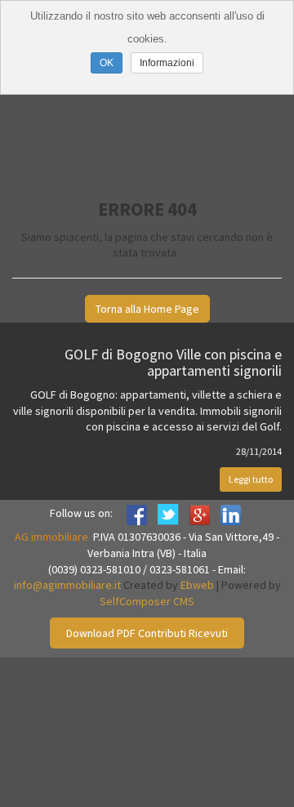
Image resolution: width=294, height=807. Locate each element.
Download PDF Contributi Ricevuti (147, 633)
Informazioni (167, 63)
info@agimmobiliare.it (67, 584)
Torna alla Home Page (147, 308)
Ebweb (197, 584)
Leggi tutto (251, 479)
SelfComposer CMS (147, 601)
